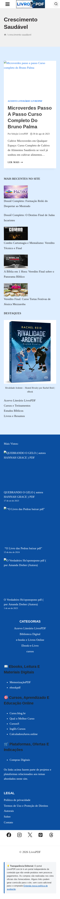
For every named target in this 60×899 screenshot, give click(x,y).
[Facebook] (8, 834)
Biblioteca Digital (30, 634)
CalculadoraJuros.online (24, 734)
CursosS (14, 723)
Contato (8, 822)
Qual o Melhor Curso (22, 718)
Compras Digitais (20, 759)
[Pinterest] (40, 834)
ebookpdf (15, 687)
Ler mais (15, 162)
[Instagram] (19, 834)
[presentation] (30, 78)
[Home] (5, 34)
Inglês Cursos (17, 728)
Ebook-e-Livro (30, 645)
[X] (30, 834)
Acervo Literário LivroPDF (25, 101)
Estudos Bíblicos (13, 410)
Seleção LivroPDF (19, 133)
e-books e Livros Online (30, 639)
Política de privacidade (17, 800)
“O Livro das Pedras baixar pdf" (23, 548)
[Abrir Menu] (7, 4)
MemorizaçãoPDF (20, 682)
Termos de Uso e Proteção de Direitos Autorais (26, 808)
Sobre (7, 816)
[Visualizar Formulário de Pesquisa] (56, 4)
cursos (30, 651)
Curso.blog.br (18, 713)
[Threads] (51, 834)
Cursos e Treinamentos (17, 405)
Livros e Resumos (14, 416)
